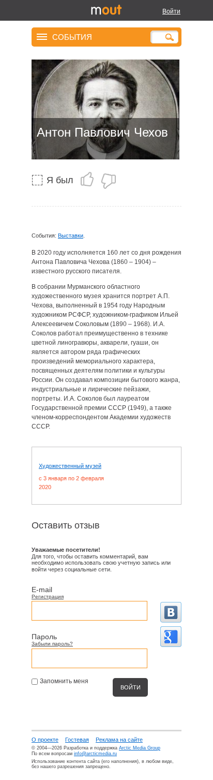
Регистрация (48, 596)
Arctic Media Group (139, 747)
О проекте (45, 740)
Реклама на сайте (119, 740)
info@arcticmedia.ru (95, 753)
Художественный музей (70, 466)
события (72, 36)
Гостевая (77, 740)
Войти (171, 11)
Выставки (70, 235)
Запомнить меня (64, 681)
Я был (60, 180)
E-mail (42, 589)
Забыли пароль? (52, 643)
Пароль (44, 636)
